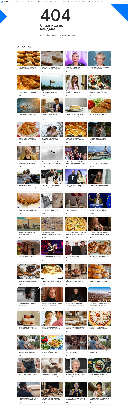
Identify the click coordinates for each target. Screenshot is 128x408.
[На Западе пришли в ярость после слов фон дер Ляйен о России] (99, 204)
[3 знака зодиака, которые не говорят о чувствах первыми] (99, 133)
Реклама (14, 406)
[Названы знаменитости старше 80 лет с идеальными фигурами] (76, 369)
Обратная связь (121, 406)
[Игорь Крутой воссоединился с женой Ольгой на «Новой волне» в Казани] (76, 180)
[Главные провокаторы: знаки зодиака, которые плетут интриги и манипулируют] (52, 109)
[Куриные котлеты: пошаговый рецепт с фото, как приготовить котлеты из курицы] (99, 109)
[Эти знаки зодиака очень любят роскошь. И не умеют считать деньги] (28, 157)
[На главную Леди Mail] (5, 2)
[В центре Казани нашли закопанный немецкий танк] (52, 204)
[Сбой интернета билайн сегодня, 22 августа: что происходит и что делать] (28, 393)
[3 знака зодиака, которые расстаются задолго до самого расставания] (52, 322)
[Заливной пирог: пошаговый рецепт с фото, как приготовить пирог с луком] (28, 204)
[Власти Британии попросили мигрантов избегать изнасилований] (28, 228)
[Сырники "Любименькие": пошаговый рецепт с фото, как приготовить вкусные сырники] (28, 133)
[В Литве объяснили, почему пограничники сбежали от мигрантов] (52, 86)
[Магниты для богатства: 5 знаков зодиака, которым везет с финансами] (52, 298)
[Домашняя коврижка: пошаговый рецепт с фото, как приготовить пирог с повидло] (52, 275)
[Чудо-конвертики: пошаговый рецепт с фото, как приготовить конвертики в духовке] (28, 62)
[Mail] (2, 2)
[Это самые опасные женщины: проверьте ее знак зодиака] (52, 133)
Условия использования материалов (109, 406)
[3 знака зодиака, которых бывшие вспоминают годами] (28, 251)
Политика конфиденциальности (93, 406)
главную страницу (56, 37)
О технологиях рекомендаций (79, 406)
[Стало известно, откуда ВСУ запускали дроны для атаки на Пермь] (52, 157)
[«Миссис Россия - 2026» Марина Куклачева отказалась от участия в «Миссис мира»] (76, 157)
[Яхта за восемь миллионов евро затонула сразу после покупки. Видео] (99, 157)
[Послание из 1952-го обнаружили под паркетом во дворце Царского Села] (52, 228)
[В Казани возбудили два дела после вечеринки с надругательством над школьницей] (28, 298)
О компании (8, 406)
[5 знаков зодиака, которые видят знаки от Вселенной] (76, 346)
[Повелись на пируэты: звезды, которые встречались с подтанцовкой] (52, 251)
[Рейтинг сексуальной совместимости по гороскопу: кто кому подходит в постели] (28, 180)
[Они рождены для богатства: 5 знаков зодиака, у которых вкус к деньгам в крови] (99, 228)
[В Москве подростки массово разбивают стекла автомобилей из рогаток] (28, 109)
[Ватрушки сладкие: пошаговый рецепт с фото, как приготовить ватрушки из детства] (99, 251)
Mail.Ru (3, 406)
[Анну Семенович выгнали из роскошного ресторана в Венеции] (76, 62)
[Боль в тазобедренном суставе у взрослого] (28, 369)
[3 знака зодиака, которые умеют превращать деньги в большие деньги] (99, 393)
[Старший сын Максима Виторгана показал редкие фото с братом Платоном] (76, 251)
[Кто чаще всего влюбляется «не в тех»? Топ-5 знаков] (76, 204)
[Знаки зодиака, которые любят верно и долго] (99, 346)
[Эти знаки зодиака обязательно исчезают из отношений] (99, 180)
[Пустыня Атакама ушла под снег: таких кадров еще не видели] (99, 298)
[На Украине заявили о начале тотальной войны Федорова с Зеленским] (76, 298)
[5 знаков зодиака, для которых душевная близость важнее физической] (28, 346)
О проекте (69, 406)
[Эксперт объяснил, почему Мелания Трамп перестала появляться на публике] (76, 86)
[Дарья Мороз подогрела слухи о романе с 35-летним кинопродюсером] (99, 62)
